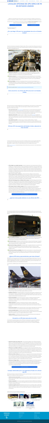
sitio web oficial (20, 109)
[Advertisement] (24, 13)
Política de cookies (36, 417)
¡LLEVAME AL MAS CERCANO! (24, 194)
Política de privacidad (37, 418)
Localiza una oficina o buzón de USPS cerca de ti (25, 87)
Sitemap (20, 417)
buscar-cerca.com (12, 145)
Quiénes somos (21, 414)
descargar (34, 114)
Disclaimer (35, 414)
